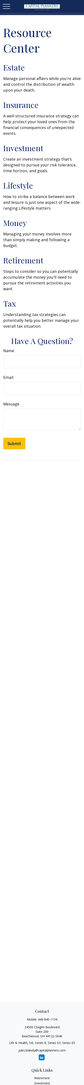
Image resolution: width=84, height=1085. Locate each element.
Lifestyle (18, 185)
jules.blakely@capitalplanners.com (42, 1050)
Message (11, 404)
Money (15, 223)
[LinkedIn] (42, 1057)
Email (8, 377)
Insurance (21, 105)
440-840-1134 (47, 1019)
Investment (23, 148)
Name (8, 350)
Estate (14, 67)
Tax (9, 303)
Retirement (23, 260)
